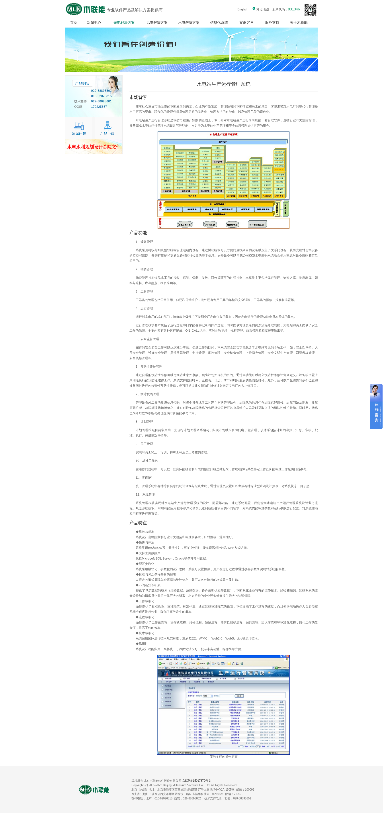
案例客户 (246, 22)
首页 (73, 22)
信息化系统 (219, 22)
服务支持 (272, 22)
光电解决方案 (124, 22)
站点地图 (262, 9)
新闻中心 (94, 22)
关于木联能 (299, 22)
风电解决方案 (156, 22)
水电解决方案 (188, 22)
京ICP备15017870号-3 (196, 780)
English (242, 9)
